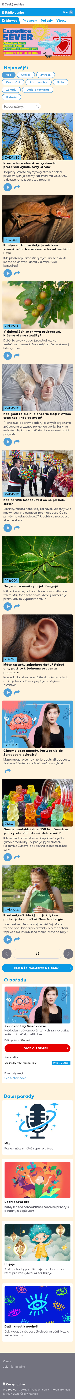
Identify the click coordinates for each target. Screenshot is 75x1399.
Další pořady (19, 1096)
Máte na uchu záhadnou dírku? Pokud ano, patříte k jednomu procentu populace (33, 668)
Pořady (47, 20)
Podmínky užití (61, 1389)
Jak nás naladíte (14, 1366)
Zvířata (45, 74)
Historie (11, 97)
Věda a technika (37, 89)
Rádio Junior (61, 1063)
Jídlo (60, 82)
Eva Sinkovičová (15, 1078)
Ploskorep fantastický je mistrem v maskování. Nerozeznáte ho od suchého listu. (36, 249)
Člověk (26, 74)
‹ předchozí (7, 954)
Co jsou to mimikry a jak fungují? (31, 586)
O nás (7, 1361)
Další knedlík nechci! (21, 1326)
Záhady (11, 89)
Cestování (13, 82)
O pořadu (15, 980)
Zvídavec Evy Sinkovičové (25, 1026)
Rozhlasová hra (17, 1202)
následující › (68, 954)
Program (30, 20)
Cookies (24, 1389)
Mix (7, 1143)
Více (61, 20)
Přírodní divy (38, 82)
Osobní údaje (40, 1389)
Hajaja (10, 1264)
